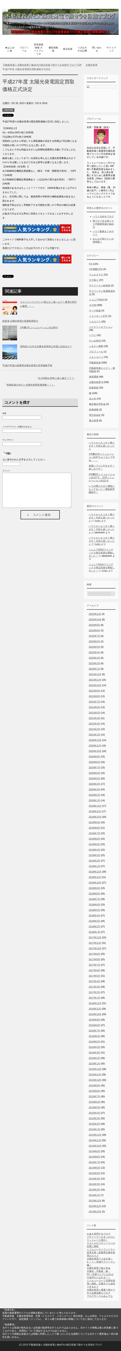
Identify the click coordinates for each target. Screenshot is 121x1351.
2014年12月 (95, 1135)
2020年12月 (95, 740)
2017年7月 (94, 965)
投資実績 (93, 387)
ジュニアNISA (96, 299)
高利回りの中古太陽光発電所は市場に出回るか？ (46, 346)
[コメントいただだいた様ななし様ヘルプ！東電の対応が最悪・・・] (9, 312)
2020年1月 (94, 800)
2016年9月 (94, 1020)
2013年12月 (95, 1200)
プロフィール (24, 49)
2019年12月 (95, 806)
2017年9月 (94, 954)
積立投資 (67, 49)
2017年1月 (94, 998)
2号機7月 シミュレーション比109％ (39, 327)
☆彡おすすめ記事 (82, 49)
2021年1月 (94, 734)
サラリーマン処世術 (99, 285)
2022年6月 (94, 641)
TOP (44, 65)
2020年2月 (94, 795)
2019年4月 (94, 850)
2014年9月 (94, 1151)
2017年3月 (94, 987)
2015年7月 (94, 1096)
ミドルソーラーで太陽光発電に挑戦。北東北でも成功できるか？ (101, 1283)
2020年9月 (94, 756)
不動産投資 (95, 362)
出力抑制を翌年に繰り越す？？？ (56, 378)
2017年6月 (94, 970)
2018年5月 (94, 910)
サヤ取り (93, 280)
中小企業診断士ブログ (98, 1293)
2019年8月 (94, 828)
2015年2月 (94, 1124)
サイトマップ (111, 49)
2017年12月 (95, 937)
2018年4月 (94, 915)
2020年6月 (94, 773)
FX (90, 264)
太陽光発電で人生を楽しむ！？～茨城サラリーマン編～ (101, 1262)
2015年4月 (94, 1113)
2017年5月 (94, 976)
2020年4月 (94, 784)
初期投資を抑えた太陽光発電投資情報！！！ (30, 385)
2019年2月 (94, 861)
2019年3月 (94, 855)
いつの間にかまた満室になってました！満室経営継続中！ (102, 489)
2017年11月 (95, 943)
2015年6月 (94, 1102)
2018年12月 (95, 871)
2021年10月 (95, 685)
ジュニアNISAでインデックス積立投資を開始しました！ (102, 552)
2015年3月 (94, 1118)
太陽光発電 (8, 110)
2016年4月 (94, 1047)
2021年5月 (94, 713)
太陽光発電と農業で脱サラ (101, 1290)
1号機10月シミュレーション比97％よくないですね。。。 (102, 457)
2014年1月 (94, 1195)
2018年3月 (94, 921)
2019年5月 (94, 844)
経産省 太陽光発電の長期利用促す (20, 321)
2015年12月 (95, 1069)
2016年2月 (94, 1058)
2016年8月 (94, 1025)
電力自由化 (95, 415)
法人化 (92, 398)
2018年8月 (94, 893)
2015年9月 (94, 1085)
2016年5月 (94, 1041)
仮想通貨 (93, 376)
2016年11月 (95, 1009)
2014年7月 (94, 1162)
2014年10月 (95, 1146)
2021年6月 (94, 707)
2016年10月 (95, 1014)
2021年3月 (94, 723)
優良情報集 (53, 49)
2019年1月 (94, 866)
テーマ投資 (95, 310)
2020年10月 (95, 751)
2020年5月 (94, 778)
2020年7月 (94, 767)
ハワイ (92, 335)
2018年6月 (94, 904)
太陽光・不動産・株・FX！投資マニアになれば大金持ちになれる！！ (100, 1274)
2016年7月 (94, 1030)
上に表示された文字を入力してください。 (24, 459)
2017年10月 (95, 948)
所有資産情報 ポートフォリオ (38, 49)
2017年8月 (94, 959)
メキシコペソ (96, 357)
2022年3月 (94, 658)
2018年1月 (94, 932)
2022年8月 (94, 630)
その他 (92, 305)
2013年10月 (95, 1211)
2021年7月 (94, 702)
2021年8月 (94, 696)
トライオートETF (98, 316)
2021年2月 (94, 729)
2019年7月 (94, 833)
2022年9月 (94, 625)
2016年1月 (94, 1063)
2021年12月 (95, 674)
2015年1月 (94, 1129)
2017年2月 (94, 992)
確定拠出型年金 (97, 404)
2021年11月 (95, 680)
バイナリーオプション (101, 327)
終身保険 (93, 409)
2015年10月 (95, 1080)
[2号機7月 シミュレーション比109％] (9, 338)
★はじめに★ (9, 49)
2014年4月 (94, 1178)
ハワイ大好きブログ (103, 216)
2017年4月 (94, 981)
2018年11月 (95, 877)
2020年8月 (94, 762)
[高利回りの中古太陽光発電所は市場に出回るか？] (9, 357)
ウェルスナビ (96, 274)
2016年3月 (94, 1052)
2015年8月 (94, 1091)
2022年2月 (94, 663)
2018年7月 (94, 899)
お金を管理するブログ (98, 1234)
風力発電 (93, 420)
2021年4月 (94, 718)
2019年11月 (95, 811)
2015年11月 (95, 1074)
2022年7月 (94, 636)
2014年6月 (94, 1168)
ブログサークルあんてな (100, 1296)
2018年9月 (94, 888)
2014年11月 (95, 1140)
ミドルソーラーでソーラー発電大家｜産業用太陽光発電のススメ (101, 1252)
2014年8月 (94, 1157)
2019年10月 (95, 817)
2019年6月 (94, 839)
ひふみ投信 (95, 340)
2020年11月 (95, 745)
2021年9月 (94, 691)
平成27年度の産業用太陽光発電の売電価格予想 (27, 365)
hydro (97, 520)
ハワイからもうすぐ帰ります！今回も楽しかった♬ (102, 446)
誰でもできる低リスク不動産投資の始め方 (103, 224)
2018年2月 (94, 926)
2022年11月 (95, 614)
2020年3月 (94, 789)
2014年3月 (94, 1184)
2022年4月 (94, 652)
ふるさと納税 (96, 346)
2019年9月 (94, 822)
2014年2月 (94, 1189)
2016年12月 (95, 1003)
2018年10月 (95, 882)
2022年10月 (95, 619)
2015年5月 (94, 1107)
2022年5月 (94, 647)
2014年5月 (94, 1173)
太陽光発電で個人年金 (98, 1268)
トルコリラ (95, 321)
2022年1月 (94, 669)
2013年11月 (95, 1206)
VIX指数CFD (96, 269)
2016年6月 (94, 1036)
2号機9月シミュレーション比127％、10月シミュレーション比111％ (102, 477)
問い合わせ (97, 49)
